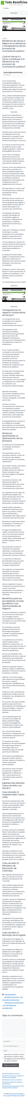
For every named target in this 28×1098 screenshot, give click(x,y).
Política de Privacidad (16, 1094)
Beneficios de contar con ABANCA (12, 1080)
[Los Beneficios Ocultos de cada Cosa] (14, 3)
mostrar (7, 75)
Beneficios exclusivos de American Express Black (12, 1083)
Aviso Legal (7, 1095)
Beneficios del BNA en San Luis (11, 1073)
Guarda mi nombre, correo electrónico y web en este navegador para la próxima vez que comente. (14, 1057)
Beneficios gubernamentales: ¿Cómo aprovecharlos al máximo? (13, 1087)
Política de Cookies (18, 1095)
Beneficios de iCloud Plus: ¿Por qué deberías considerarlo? (13, 1005)
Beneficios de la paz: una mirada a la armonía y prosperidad (12, 1076)
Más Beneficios (10, 994)
